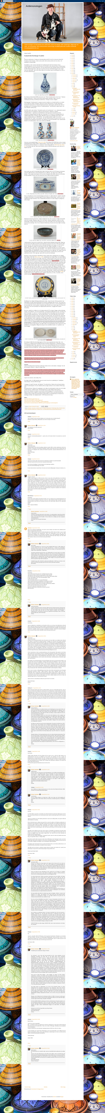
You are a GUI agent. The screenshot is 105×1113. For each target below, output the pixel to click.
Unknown (30, 527)
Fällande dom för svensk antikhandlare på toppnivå (78, 163)
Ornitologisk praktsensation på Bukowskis (76, 89)
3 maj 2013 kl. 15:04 (42, 425)
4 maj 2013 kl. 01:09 (35, 434)
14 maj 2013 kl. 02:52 (45, 604)
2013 (72, 73)
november (74, 76)
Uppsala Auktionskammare (56, 409)
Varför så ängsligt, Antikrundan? (79, 148)
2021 (72, 60)
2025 (72, 56)
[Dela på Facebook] (46, 406)
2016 (72, 68)
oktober (73, 78)
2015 (72, 70)
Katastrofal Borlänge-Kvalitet (78, 192)
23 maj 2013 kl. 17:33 (45, 860)
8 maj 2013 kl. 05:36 (36, 570)
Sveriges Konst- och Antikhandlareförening (44, 409)
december (74, 75)
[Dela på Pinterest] (47, 406)
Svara (29, 421)
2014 (72, 71)
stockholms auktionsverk (32, 409)
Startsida (45, 1087)
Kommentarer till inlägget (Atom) (37, 1089)
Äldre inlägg (63, 1087)
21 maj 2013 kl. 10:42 (36, 751)
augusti (73, 81)
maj (73, 86)
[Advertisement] (75, 421)
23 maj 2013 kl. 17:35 (45, 948)
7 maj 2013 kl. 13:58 (43, 511)
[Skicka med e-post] (42, 406)
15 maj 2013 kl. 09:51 (42, 636)
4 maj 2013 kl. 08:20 (42, 475)
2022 (72, 58)
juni (73, 85)
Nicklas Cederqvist (32, 425)
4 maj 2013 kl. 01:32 (42, 443)
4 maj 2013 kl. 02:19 (35, 459)
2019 (72, 63)
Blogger (61, 1096)
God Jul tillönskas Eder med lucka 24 (79, 267)
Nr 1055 (61, 271)
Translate (74, 397)
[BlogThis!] (43, 406)
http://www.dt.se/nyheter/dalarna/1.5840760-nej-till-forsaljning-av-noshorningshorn (41, 402)
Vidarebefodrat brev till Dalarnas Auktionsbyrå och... (76, 100)
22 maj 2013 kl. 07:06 (36, 931)
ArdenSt (54, 1096)
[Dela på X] (44, 406)
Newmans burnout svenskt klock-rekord (75, 92)
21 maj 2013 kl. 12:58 (45, 706)
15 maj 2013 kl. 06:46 (36, 621)
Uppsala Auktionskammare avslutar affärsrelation (79, 177)
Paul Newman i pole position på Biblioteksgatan (76, 96)
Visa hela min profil (73, 140)
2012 (72, 116)
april (73, 108)
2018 (72, 65)
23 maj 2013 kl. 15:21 (45, 794)
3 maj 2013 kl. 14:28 (35, 416)
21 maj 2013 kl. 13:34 (39, 787)
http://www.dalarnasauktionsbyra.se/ (31, 398)
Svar (30, 509)
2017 (72, 66)
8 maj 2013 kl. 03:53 (36, 527)
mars (73, 110)
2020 (72, 61)
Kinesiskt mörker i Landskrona (75, 104)
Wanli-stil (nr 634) (42, 142)
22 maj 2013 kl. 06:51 (36, 809)
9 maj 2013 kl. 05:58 (45, 543)
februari (74, 112)
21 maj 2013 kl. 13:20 (45, 769)
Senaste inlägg (27, 1087)
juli (73, 83)
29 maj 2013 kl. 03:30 (36, 1019)
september (74, 80)
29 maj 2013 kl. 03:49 (45, 1048)
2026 (72, 55)
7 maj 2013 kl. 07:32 (38, 495)
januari (73, 113)
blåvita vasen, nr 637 (39, 256)
